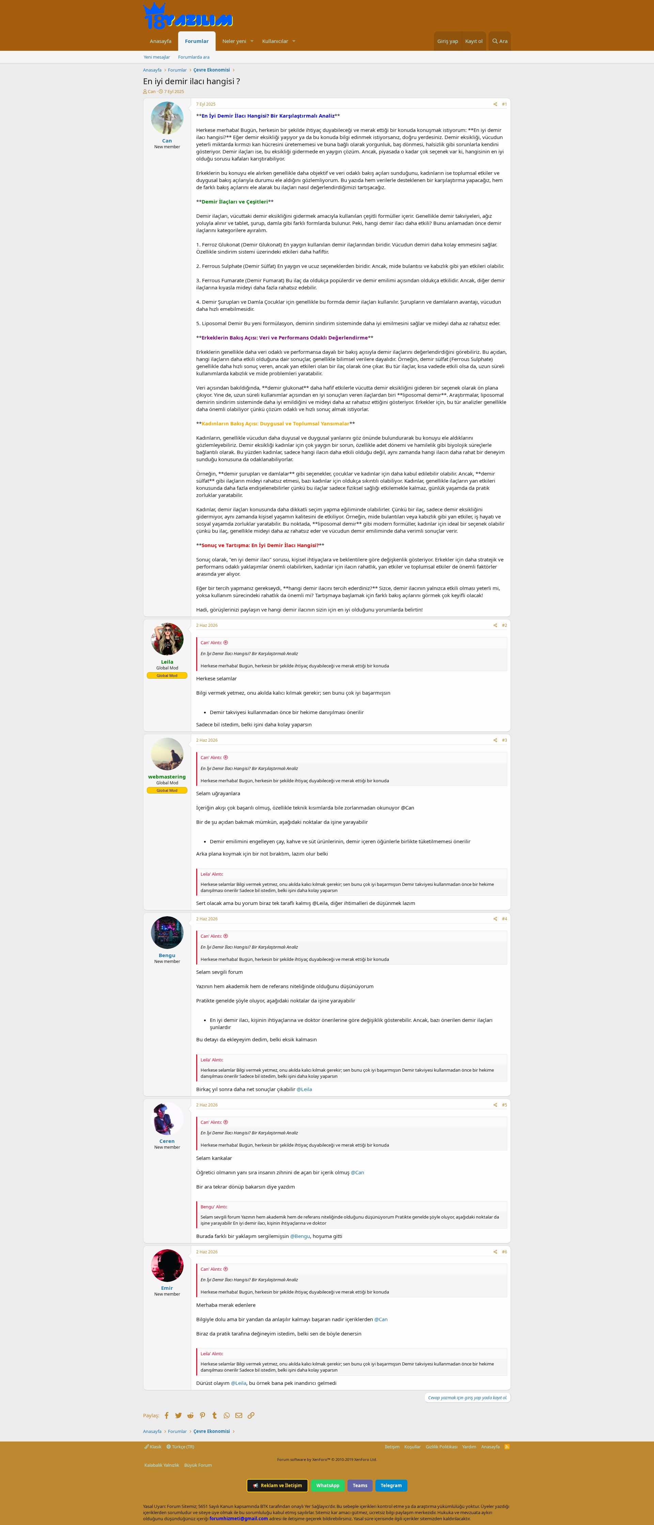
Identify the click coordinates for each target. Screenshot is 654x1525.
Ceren (167, 1140)
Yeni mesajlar (157, 57)
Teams (360, 1485)
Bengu (167, 955)
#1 (504, 104)
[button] (251, 41)
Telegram (391, 1485)
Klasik (155, 1447)
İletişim (392, 1447)
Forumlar (197, 40)
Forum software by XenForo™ (327, 1459)
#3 (504, 740)
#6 (504, 1252)
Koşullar (412, 1447)
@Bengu (300, 1236)
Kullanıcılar (275, 40)
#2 (504, 625)
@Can (357, 1172)
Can (152, 91)
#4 (504, 919)
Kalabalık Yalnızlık (161, 1465)
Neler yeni (234, 40)
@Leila (304, 1089)
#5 (504, 1105)
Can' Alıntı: (211, 642)
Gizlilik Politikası (441, 1447)
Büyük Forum (198, 1465)
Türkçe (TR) (182, 1447)
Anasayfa (160, 40)
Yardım (469, 1447)
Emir (167, 1287)
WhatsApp (327, 1485)
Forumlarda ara (193, 57)
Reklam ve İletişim (277, 1485)
